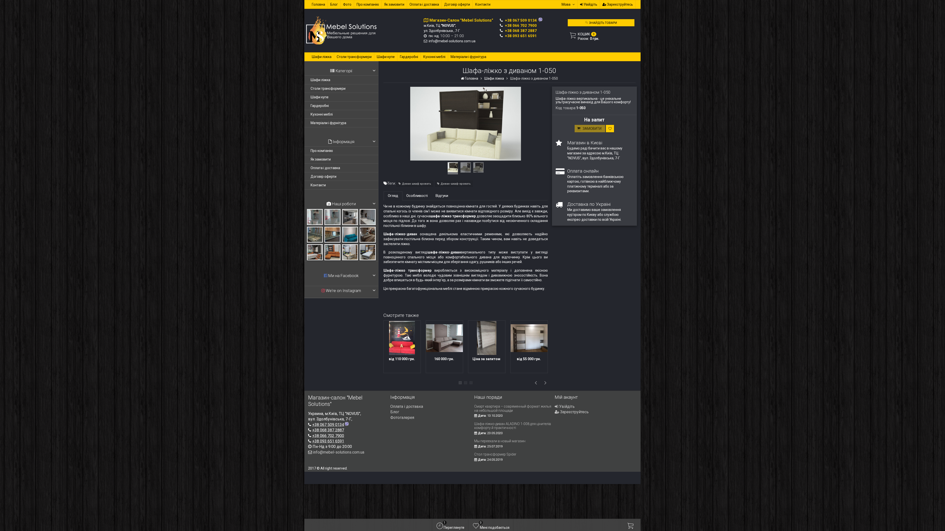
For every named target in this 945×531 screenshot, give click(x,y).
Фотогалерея (402, 417)
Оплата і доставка (424, 4)
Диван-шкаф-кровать (456, 183)
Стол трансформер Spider (495, 454)
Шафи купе (386, 57)
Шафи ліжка (321, 57)
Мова (566, 4)
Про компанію (368, 4)
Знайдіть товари (602, 23)
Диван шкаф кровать (416, 183)
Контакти (482, 4)
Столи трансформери (354, 57)
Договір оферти (457, 4)
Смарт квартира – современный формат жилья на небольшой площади (512, 408)
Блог (334, 4)
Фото (347, 4)
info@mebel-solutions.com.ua (452, 41)
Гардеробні (409, 57)
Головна (318, 4)
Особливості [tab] (417, 195)
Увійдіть (590, 4)
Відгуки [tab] (442, 195)
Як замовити (394, 4)
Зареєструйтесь (619, 4)
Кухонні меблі (434, 57)
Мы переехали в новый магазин (499, 441)
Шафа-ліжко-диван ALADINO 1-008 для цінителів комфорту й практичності (512, 426)
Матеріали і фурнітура (468, 57)
